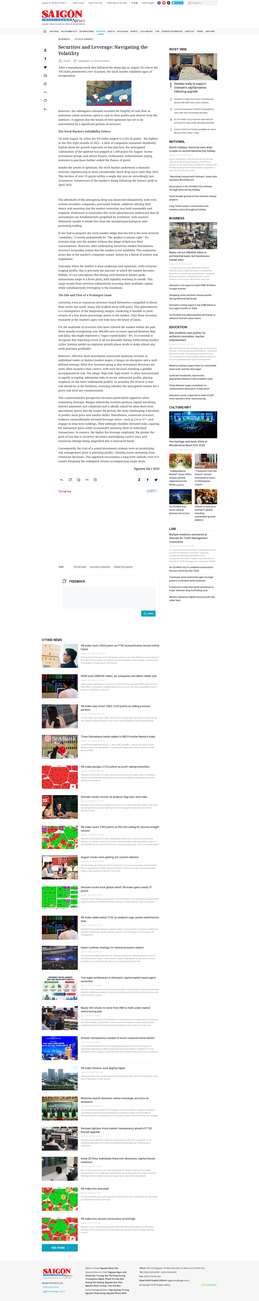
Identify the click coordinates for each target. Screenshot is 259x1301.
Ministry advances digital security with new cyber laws (192, 599)
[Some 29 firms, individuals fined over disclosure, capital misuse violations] (60, 1169)
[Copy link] (45, 92)
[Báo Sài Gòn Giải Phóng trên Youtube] (164, 3)
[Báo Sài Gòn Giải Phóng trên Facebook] (159, 3)
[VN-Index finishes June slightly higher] (60, 1078)
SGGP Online (78, 3)
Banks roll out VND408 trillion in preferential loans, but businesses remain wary (189, 256)
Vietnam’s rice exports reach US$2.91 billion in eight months (192, 287)
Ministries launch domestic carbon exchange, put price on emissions (115, 1100)
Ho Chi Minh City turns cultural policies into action (179, 510)
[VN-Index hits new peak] (60, 1199)
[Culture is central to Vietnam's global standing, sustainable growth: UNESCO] (206, 496)
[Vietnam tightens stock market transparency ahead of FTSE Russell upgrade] (60, 1139)
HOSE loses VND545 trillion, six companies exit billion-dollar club (118, 676)
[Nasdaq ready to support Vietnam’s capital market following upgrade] (193, 66)
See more (58, 1247)
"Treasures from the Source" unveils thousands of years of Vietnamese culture (206, 478)
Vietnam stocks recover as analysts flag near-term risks (114, 796)
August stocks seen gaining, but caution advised (109, 857)
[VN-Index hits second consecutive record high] (60, 1229)
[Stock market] (45, 109)
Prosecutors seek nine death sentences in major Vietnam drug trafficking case (191, 589)
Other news (52, 640)
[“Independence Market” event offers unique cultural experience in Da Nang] (180, 461)
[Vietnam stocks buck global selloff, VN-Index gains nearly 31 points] (60, 898)
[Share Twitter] (45, 67)
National (54, 31)
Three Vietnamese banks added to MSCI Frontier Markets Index (118, 736)
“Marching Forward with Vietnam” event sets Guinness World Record (193, 178)
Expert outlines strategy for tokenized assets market (112, 947)
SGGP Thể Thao (95, 3)
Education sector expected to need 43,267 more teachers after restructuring (191, 397)
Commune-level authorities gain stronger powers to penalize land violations (191, 579)
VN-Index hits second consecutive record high (108, 1218)
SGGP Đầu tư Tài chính (117, 3)
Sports (134, 31)
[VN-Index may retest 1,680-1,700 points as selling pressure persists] (60, 716)
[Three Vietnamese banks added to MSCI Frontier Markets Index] (60, 747)
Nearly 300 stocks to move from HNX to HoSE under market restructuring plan (115, 1009)
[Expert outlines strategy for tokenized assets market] (60, 958)
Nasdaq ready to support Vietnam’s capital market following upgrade (190, 87)
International (87, 31)
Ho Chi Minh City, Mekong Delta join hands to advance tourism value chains (192, 317)
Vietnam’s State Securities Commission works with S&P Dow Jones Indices (194, 101)
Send (150, 613)
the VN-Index (80, 567)
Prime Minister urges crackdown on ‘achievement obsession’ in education (189, 387)
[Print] (45, 84)
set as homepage (209, 1285)
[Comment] (45, 100)
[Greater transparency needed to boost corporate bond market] (60, 1048)
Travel (199, 31)
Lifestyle (189, 31)
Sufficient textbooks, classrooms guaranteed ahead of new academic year (191, 377)
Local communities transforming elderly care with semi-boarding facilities (194, 111)
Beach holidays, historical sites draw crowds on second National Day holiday (192, 149)
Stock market (84, 39)
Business (100, 31)
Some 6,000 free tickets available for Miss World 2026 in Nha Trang (195, 131)
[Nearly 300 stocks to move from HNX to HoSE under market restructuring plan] (60, 1018)
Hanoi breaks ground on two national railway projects (192, 198)
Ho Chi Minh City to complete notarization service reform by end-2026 (191, 569)
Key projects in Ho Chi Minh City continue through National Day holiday (190, 188)
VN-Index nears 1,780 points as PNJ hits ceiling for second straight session (120, 828)
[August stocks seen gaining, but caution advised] (60, 867)
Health (111, 31)
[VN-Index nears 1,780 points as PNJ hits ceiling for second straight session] (60, 837)
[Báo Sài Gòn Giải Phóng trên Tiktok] (168, 3)
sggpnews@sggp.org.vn (54, 1291)
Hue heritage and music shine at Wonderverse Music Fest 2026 (188, 443)
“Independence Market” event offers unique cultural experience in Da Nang (180, 478)
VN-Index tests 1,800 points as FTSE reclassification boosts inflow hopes (120, 647)
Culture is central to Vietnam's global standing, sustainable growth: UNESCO (205, 513)
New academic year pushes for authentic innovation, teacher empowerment (187, 336)
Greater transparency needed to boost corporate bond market (118, 1038)
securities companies (100, 567)
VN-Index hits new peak (95, 1188)
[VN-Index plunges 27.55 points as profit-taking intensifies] (60, 777)
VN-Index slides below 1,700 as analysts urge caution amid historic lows (120, 919)
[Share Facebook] (45, 58)
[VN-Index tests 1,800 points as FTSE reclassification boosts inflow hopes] (60, 656)
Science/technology (172, 31)
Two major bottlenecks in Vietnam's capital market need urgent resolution (118, 979)
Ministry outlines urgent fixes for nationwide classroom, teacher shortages (192, 367)
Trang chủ (45, 31)
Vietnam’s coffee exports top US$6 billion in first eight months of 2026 (192, 307)
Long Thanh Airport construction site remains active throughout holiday (188, 208)
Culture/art (146, 31)
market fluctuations (123, 567)
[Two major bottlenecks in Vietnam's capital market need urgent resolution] (60, 988)
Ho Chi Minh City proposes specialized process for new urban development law (194, 121)
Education (122, 31)
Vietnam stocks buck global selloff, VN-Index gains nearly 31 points (116, 889)
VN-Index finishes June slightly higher (103, 1068)
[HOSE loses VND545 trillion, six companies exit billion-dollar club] (60, 686)
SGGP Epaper (148, 3)
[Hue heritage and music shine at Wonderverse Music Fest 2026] (193, 424)
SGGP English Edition (63, 17)
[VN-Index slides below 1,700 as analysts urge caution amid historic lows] (60, 928)
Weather (210, 31)
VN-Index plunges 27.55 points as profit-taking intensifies (115, 766)
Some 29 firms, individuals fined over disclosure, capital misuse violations (118, 1160)
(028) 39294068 (51, 1287)
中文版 (134, 3)
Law (157, 31)
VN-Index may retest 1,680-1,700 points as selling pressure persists (115, 708)
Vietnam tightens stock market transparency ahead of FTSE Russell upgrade (116, 1130)
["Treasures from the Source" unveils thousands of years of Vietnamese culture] (206, 461)
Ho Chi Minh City (69, 31)
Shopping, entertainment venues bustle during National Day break (190, 297)
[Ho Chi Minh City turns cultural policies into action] (180, 496)
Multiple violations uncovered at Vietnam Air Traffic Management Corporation (188, 538)
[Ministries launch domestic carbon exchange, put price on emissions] (60, 1108)
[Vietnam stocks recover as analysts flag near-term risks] (60, 807)
